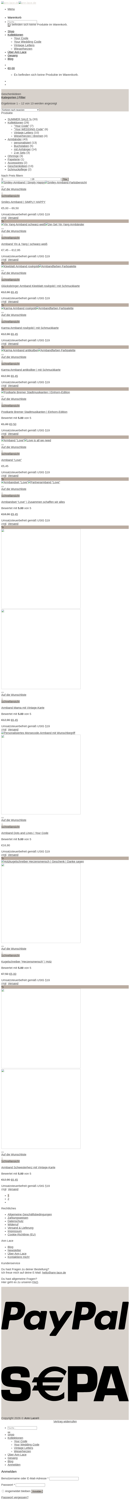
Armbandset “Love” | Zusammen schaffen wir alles (33, 502)
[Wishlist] (2, 186)
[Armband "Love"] (26, 440)
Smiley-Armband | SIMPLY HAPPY (23, 202)
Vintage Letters (24, 45)
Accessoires (15, 162)
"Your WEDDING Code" (29, 129)
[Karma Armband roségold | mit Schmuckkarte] (37, 308)
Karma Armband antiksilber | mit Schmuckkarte (31, 369)
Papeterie (14, 159)
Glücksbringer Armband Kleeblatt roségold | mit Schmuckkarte (40, 286)
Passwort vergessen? (15, 1497)
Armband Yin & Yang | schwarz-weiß (24, 244)
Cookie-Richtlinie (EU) (22, 1234)
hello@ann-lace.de (54, 1272)
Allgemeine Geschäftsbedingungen (30, 1214)
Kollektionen (15, 34)
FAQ (35, 1282)
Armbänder (15, 139)
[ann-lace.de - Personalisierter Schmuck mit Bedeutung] (18, 2)
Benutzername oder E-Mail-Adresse (25, 1478)
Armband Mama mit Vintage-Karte (22, 707)
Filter (65, 179)
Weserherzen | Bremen (28, 136)
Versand (13, 217)
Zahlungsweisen (18, 1217)
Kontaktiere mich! (19, 1257)
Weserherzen (23, 48)
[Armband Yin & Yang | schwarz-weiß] (42, 224)
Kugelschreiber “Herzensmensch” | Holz (26, 961)
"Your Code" (21, 126)
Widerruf (13, 1224)
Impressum (15, 1231)
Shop (11, 31)
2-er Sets (20, 152)
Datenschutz (15, 1221)
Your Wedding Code (27, 41)
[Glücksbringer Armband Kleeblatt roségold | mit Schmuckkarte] (38, 266)
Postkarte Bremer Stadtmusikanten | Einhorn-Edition (34, 411)
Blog (10, 58)
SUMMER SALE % (20, 119)
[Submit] (9, 26)
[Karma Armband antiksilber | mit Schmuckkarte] (38, 350)
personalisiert (22, 142)
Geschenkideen (17, 166)
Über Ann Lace (17, 52)
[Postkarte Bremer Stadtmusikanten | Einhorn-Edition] (35, 392)
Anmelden (37, 1491)
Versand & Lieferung (20, 1227)
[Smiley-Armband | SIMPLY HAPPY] (44, 182)
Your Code (21, 38)
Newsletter (14, 1250)
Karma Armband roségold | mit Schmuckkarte (30, 327)
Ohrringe (13, 156)
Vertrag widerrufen (65, 1421)
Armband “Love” (11, 460)
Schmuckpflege (17, 169)
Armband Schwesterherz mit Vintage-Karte (28, 1167)
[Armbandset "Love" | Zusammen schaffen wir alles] (30, 482)
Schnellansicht (10, 195)
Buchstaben (21, 146)
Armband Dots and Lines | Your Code (24, 833)
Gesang (13, 55)
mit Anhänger (22, 149)
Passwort (8, 1484)
